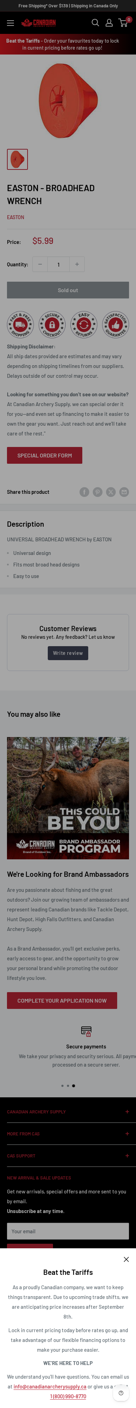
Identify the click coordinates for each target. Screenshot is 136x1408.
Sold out (68, 290)
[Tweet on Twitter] (111, 491)
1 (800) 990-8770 (68, 1396)
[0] (123, 23)
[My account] (109, 23)
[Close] (126, 1259)
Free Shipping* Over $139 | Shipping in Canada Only (68, 5)
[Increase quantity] (77, 264)
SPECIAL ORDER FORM (44, 455)
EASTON (15, 217)
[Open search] (95, 23)
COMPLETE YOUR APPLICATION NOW (62, 1000)
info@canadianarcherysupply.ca (50, 1386)
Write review (68, 653)
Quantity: (17, 264)
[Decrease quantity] (40, 264)
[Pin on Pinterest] (98, 491)
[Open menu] (10, 23)
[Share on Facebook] (84, 491)
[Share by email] (124, 491)
